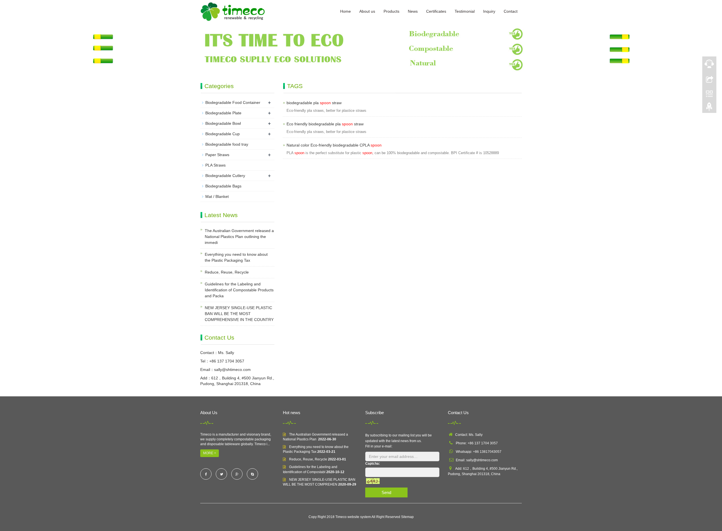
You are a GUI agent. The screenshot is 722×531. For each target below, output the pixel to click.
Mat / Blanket (217, 196)
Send (386, 492)
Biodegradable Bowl (223, 123)
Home (345, 11)
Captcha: (372, 464)
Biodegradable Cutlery (225, 175)
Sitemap (407, 517)
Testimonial (465, 11)
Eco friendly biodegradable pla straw (325, 124)
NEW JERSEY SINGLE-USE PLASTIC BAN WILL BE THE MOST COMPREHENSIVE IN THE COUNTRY (239, 313)
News (413, 11)
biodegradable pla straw (314, 102)
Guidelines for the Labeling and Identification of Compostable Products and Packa (239, 290)
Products (391, 11)
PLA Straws (215, 165)
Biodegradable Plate (223, 113)
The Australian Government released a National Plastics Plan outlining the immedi (239, 236)
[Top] (709, 108)
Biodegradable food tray (226, 144)
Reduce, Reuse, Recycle (227, 272)
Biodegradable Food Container (232, 102)
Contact (511, 11)
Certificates (436, 11)
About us (367, 11)
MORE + (209, 453)
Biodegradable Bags (223, 186)
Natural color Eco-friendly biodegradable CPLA (334, 145)
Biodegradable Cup (222, 134)
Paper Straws (217, 154)
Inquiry (489, 11)
